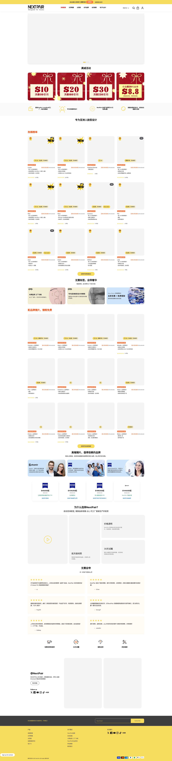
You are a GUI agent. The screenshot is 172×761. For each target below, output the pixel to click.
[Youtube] (38, 692)
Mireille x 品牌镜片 (122, 345)
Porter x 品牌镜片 (92, 434)
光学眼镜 (71, 7)
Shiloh (119, 167)
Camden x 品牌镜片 (33, 345)
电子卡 (30, 743)
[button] (84, 62)
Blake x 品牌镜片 (122, 434)
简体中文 (125, 8)
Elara (59, 213)
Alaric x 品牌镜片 (62, 345)
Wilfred (89, 260)
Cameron (90, 213)
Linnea (30, 167)
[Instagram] (41, 692)
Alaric (59, 167)
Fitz (118, 213)
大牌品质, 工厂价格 (72, 738)
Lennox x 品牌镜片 (92, 345)
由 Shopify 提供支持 (44, 758)
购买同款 (34, 683)
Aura (29, 260)
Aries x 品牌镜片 (122, 389)
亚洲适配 (69, 736)
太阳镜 (79, 7)
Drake (59, 260)
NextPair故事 (71, 733)
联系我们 (69, 746)
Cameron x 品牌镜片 (63, 389)
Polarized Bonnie (92, 167)
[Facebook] (35, 692)
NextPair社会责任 (72, 741)
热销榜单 (32, 132)
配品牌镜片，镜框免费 (40, 310)
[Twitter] (31, 692)
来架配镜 (30, 733)
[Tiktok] (44, 692)
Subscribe (137, 721)
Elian (29, 213)
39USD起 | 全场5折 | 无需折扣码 (81, 2)
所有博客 (69, 743)
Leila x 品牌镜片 (91, 389)
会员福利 (94, 7)
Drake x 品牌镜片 (33, 434)
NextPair (38, 758)
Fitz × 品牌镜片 (32, 389)
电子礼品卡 (103, 7)
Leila (118, 260)
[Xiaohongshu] (47, 692)
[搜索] (133, 8)
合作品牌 (86, 7)
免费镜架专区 (31, 741)
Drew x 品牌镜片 (62, 434)
